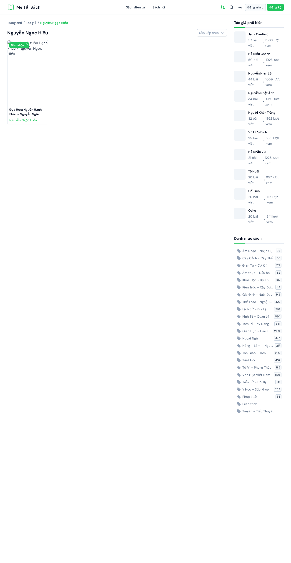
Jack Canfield (258, 34)
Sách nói (159, 7)
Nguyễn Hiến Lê (259, 73)
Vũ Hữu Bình (257, 132)
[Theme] (240, 7)
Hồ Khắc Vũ (257, 152)
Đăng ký (275, 7)
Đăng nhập (255, 7)
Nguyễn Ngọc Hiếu (23, 120)
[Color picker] (222, 7)
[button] (222, 7)
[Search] (231, 7)
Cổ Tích (254, 191)
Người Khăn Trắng (261, 113)
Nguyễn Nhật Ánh (261, 93)
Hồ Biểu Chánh (259, 54)
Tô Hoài (253, 171)
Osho (252, 210)
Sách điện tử (135, 7)
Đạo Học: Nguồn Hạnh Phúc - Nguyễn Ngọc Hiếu (25, 114)
